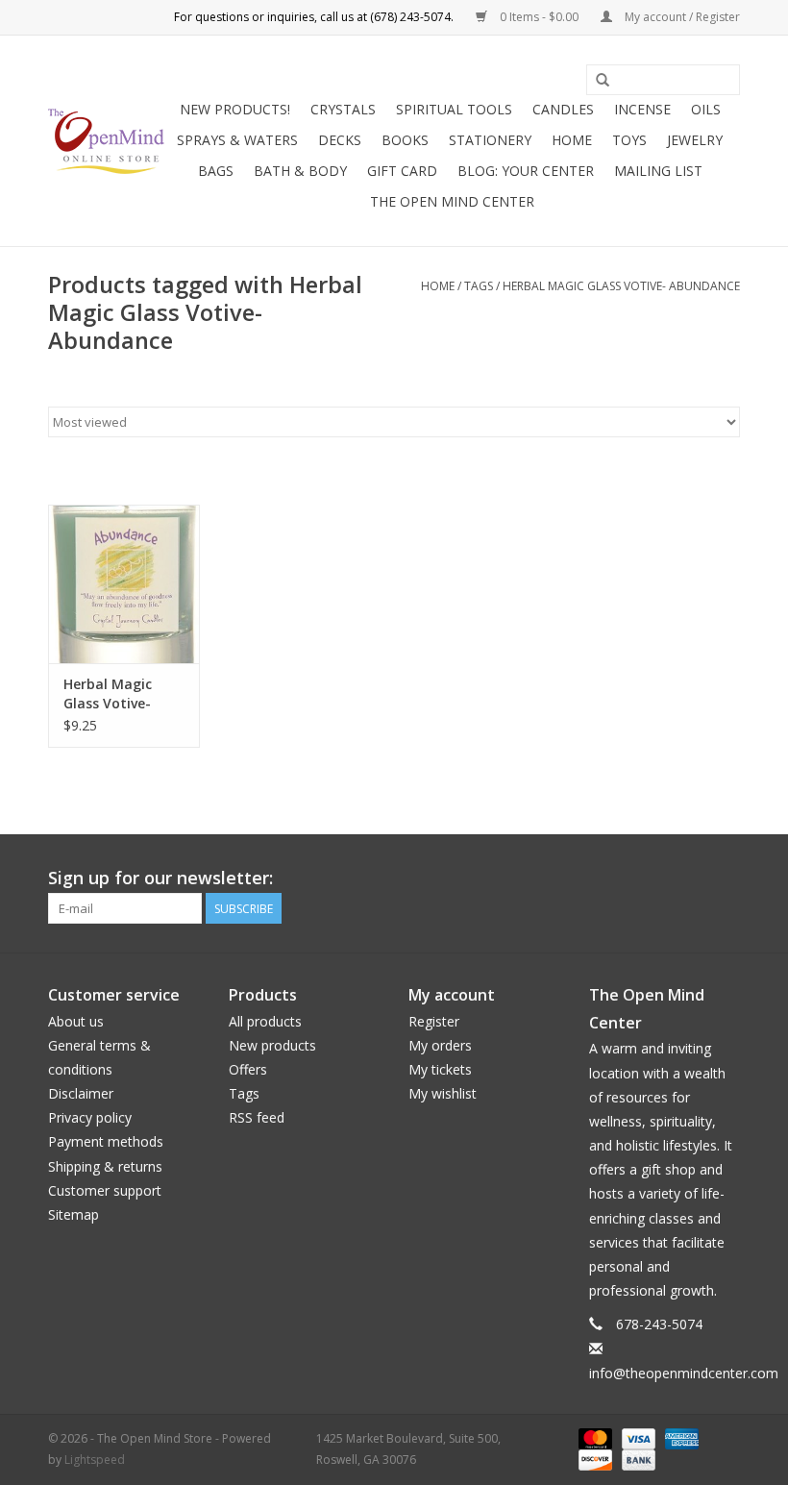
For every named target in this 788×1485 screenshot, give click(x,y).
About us (76, 1021)
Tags (478, 286)
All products (265, 1021)
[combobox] (663, 79)
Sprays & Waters (237, 140)
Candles (563, 109)
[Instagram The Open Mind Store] (724, 878)
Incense (642, 109)
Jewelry (695, 140)
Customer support (104, 1190)
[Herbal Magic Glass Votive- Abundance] (124, 584)
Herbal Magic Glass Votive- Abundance (621, 286)
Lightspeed (94, 1459)
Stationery (490, 140)
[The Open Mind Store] (106, 141)
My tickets (440, 1069)
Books (405, 140)
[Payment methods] (593, 1437)
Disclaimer (80, 1093)
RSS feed (256, 1117)
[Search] (602, 80)
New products (272, 1045)
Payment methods (105, 1141)
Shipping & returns (105, 1166)
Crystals (343, 109)
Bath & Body (300, 170)
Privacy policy (90, 1117)
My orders (440, 1045)
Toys (629, 140)
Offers (248, 1069)
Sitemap (73, 1214)
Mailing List (658, 170)
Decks (339, 140)
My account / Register (681, 17)
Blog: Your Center (525, 170)
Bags (216, 170)
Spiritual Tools (454, 109)
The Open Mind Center (452, 201)
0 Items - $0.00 (539, 17)
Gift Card (402, 170)
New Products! (235, 109)
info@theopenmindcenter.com (683, 1373)
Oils (706, 109)
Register (433, 1021)
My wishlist (442, 1093)
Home (572, 140)
